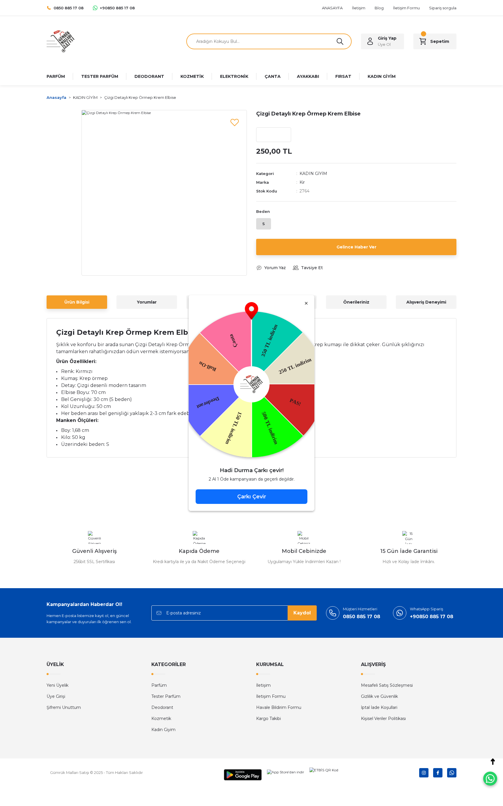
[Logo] (61, 41)
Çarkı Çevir (251, 496)
